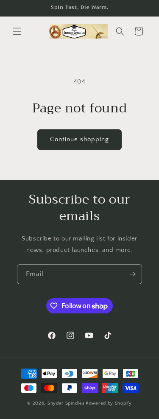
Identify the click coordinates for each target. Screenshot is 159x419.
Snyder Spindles (66, 403)
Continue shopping (79, 139)
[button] (17, 31)
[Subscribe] (132, 274)
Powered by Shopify (109, 403)
